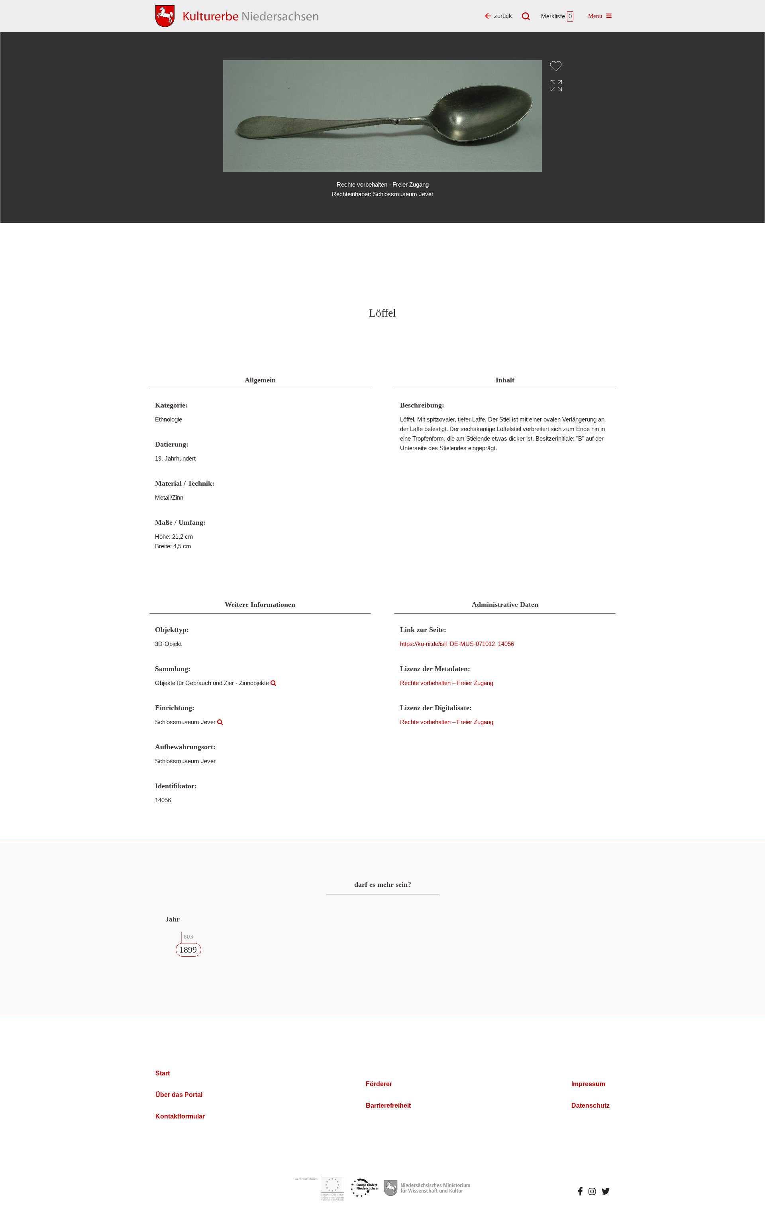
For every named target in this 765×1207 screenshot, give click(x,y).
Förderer (379, 1084)
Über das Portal (178, 1094)
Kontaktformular (180, 1116)
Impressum (588, 1084)
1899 (188, 950)
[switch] (556, 66)
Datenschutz (590, 1105)
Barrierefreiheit (388, 1105)
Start (162, 1073)
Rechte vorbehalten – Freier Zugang (446, 682)
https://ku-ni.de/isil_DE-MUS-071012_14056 (457, 643)
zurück (503, 15)
